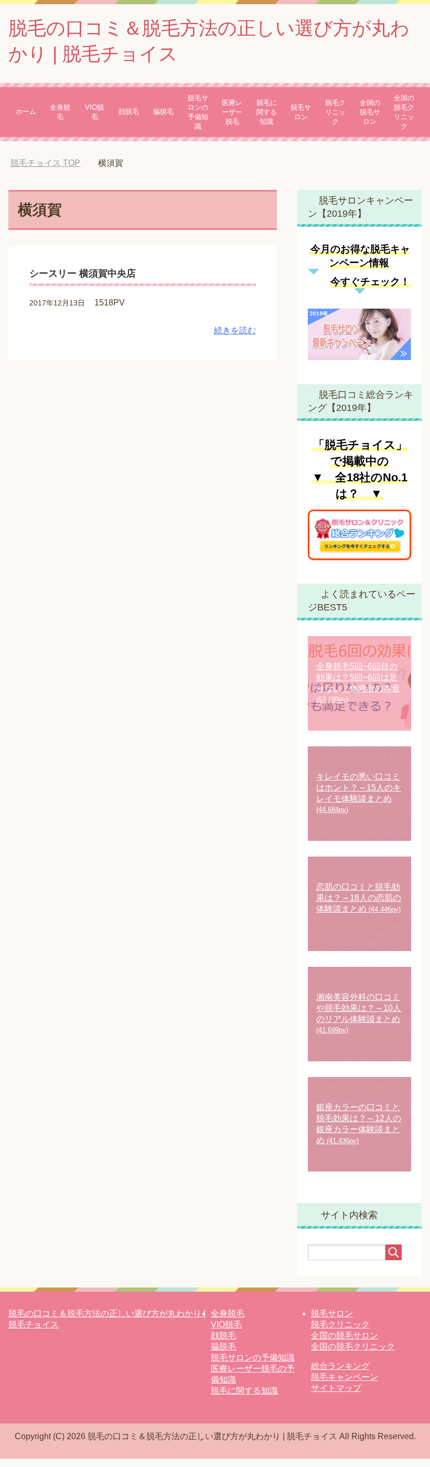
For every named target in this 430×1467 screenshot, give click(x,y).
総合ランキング (340, 1366)
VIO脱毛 (94, 112)
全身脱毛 (60, 112)
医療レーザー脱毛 (232, 112)
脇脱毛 (163, 111)
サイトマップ (336, 1388)
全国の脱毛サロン (370, 112)
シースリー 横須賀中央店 (82, 273)
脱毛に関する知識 (266, 112)
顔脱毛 (129, 111)
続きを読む (235, 330)
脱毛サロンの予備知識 (198, 112)
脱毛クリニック (335, 112)
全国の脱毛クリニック (404, 112)
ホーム (26, 111)
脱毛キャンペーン (344, 1377)
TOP (53, 163)
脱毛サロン (301, 112)
